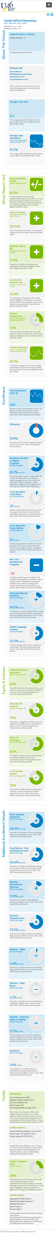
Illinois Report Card (17, 77)
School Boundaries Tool (19, 79)
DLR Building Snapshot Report (21, 74)
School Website (16, 72)
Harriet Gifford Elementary (20, 20)
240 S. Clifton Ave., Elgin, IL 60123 (15, 23)
